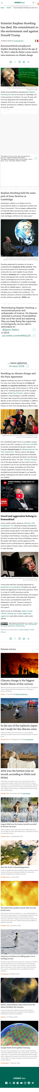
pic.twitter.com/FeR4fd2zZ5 (16, 335)
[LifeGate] (19, 2)
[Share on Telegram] (28, 62)
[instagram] (25, 1083)
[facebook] (6, 1083)
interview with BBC (29, 444)
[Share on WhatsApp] (24, 62)
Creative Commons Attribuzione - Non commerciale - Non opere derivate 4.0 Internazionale (19, 624)
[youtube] (21, 1083)
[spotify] (18, 1083)
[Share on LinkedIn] (19, 62)
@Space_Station (10, 329)
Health (3, 694)
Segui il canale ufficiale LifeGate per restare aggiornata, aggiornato (16, 613)
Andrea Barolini (19, 41)
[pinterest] (14, 1083)
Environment (5, 974)
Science (3, 632)
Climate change (30, 459)
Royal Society (17, 393)
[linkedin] (29, 1083)
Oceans (3, 1017)
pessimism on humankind (10, 587)
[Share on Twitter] (15, 62)
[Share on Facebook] (11, 62)
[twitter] (10, 1083)
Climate (31, 630)
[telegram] (32, 1083)
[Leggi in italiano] (36, 41)
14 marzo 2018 (16, 366)
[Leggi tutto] (37, 649)
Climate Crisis (5, 739)
